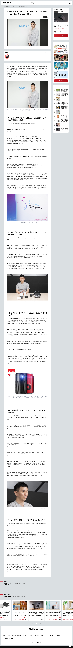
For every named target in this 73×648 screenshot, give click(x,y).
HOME (5, 6)
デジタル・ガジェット (33, 3)
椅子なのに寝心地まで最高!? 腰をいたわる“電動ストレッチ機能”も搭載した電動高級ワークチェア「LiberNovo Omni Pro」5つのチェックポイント (19, 614)
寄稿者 (58, 635)
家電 (7, 6)
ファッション (37, 635)
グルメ (9, 611)
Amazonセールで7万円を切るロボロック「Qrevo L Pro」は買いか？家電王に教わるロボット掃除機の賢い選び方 (36, 614)
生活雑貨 (30, 635)
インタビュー (59, 12)
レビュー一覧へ (61, 35)
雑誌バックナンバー (9, 638)
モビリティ (25, 635)
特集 (4, 635)
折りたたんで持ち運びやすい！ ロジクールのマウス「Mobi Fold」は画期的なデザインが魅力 (61, 25)
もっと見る (47, 59)
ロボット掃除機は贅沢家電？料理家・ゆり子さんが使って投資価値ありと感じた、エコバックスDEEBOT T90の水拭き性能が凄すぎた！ (53, 614)
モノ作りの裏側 (62, 12)
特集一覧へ (61, 80)
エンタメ (52, 635)
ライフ (26, 611)
